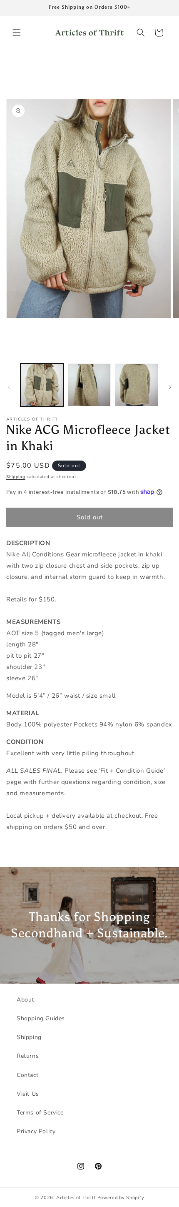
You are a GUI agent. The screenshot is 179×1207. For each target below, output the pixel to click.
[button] (16, 32)
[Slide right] (170, 387)
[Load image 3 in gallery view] (136, 385)
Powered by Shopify (120, 1197)
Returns (28, 1056)
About (25, 1000)
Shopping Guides (41, 1018)
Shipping (15, 477)
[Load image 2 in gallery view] (89, 385)
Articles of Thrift (76, 1197)
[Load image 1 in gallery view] (42, 385)
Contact (27, 1075)
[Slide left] (9, 387)
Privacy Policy (36, 1131)
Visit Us (28, 1094)
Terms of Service (40, 1113)
